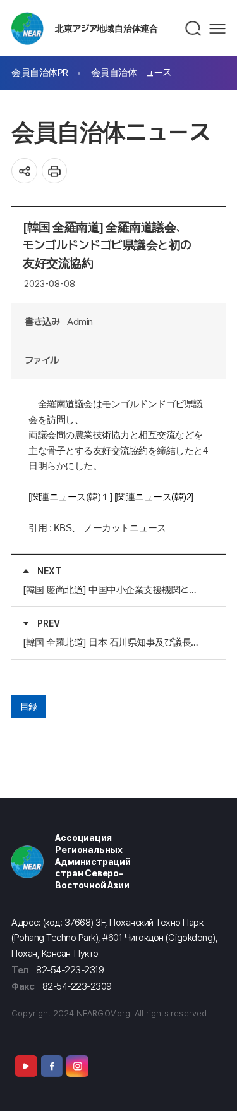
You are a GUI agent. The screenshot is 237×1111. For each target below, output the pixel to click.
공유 (24, 171)
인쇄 (55, 171)
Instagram (77, 1066)
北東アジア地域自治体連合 (106, 28)
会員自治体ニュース (131, 72)
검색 (194, 28)
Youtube (26, 1066)
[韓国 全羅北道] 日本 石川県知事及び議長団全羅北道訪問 (114, 642)
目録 (28, 706)
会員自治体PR (39, 72)
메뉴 (217, 28)
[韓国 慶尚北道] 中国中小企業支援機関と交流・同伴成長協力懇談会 (114, 590)
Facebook (52, 1066)
